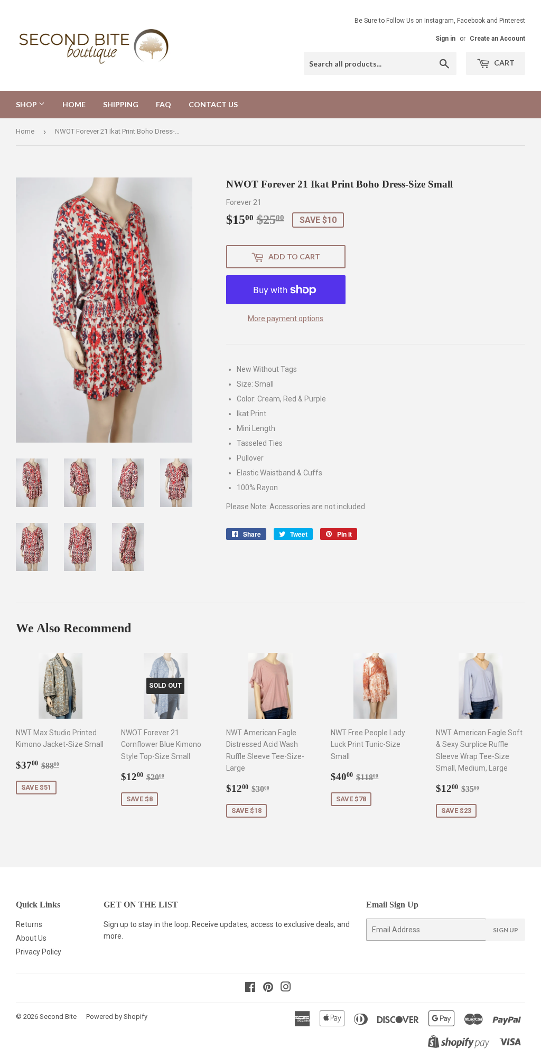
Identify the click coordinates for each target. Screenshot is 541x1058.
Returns (29, 924)
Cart (503, 62)
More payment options (285, 318)
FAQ (163, 104)
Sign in (445, 38)
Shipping (120, 104)
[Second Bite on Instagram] (286, 988)
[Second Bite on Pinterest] (268, 988)
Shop (27, 104)
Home (74, 104)
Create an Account (497, 38)
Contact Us (213, 104)
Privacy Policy (38, 952)
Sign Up (505, 930)
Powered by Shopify (116, 1016)
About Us (31, 938)
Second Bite (58, 1016)
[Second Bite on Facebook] (250, 988)
